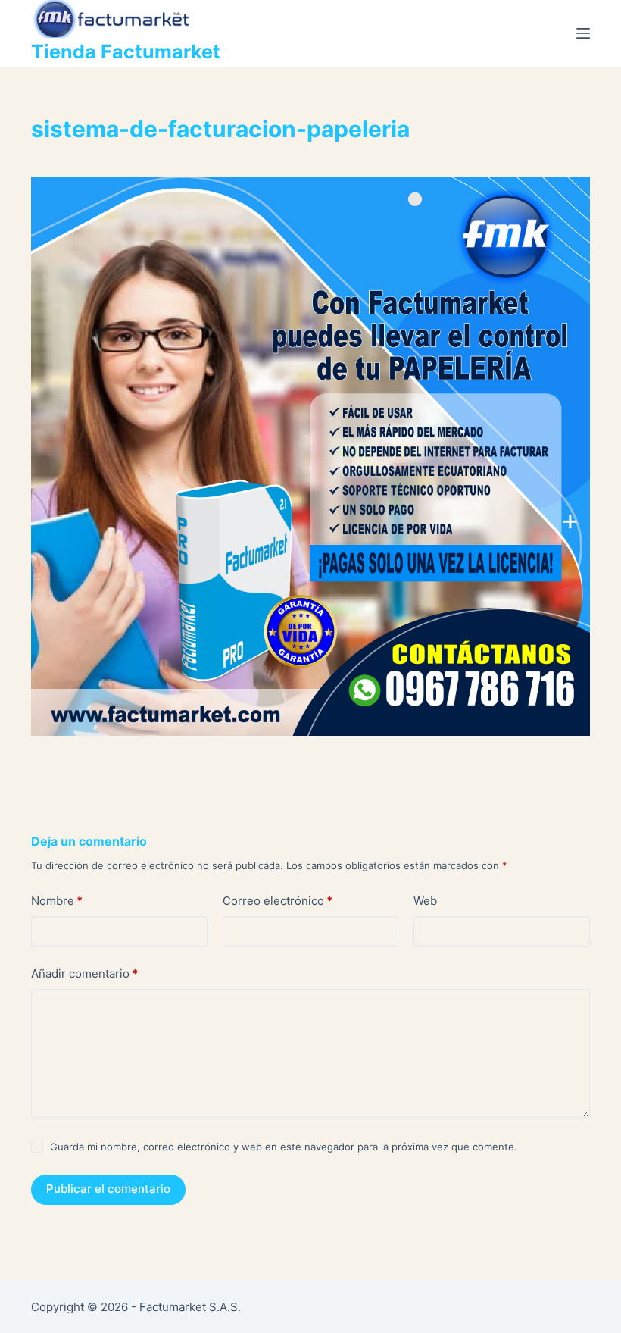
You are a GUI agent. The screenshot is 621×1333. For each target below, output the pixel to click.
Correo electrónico (277, 900)
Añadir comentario (84, 973)
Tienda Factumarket (125, 51)
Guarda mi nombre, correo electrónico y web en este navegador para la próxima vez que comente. (283, 1147)
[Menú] (583, 33)
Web (425, 900)
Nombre (57, 900)
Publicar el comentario (108, 1188)
